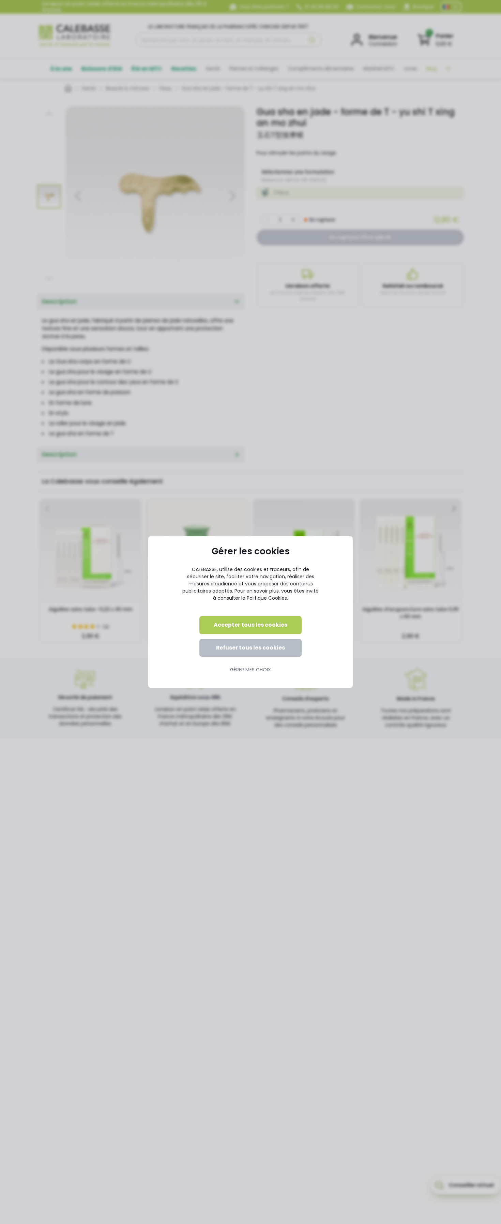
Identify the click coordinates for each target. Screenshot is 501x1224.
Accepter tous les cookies (250, 625)
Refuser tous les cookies (250, 648)
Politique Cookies (267, 598)
